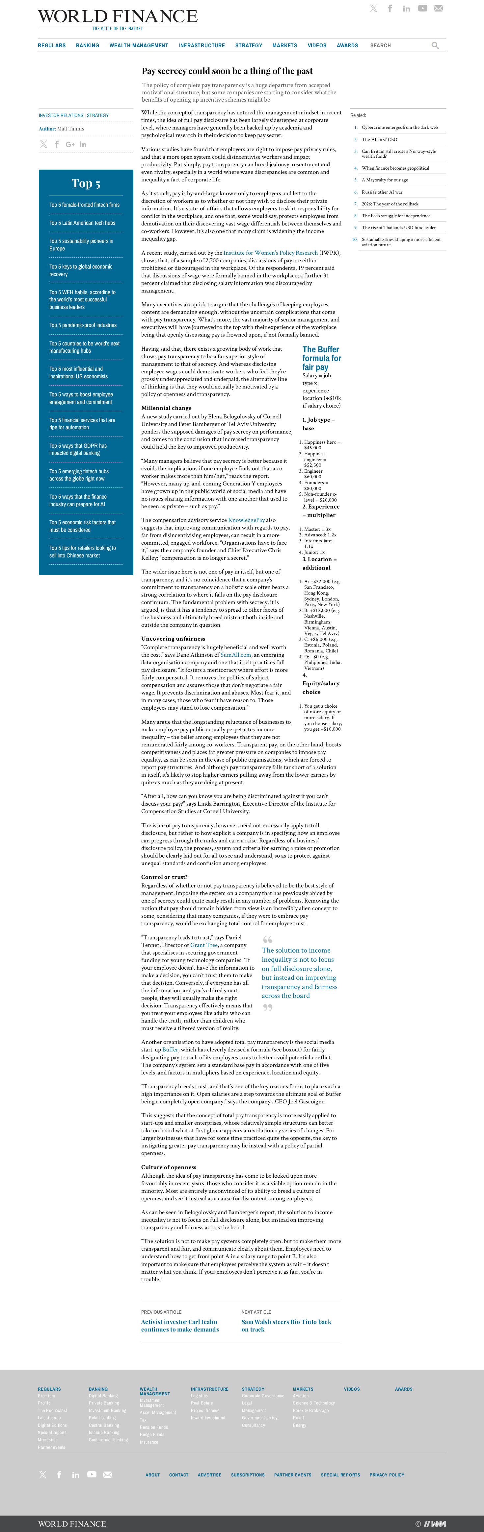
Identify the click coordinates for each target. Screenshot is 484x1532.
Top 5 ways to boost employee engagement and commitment (81, 398)
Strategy (248, 45)
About (153, 1474)
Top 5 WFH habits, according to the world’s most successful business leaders (82, 299)
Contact (179, 1474)
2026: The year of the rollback (390, 203)
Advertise (210, 1474)
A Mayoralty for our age (385, 180)
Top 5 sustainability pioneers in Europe (81, 244)
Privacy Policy (387, 1474)
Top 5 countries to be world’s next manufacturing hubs (84, 347)
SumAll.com (236, 654)
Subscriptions (248, 1474)
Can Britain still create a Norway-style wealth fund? (399, 153)
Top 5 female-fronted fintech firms (84, 204)
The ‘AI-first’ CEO (379, 139)
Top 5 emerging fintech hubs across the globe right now (79, 475)
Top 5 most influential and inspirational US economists (78, 372)
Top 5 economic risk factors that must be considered (82, 526)
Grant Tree (204, 945)
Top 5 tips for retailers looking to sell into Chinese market (82, 551)
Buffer (170, 1049)
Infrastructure (202, 45)
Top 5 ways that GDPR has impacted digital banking (78, 449)
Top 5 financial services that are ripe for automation (82, 424)
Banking (87, 45)
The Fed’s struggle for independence (396, 215)
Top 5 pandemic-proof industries (83, 325)
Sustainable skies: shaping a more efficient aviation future (401, 241)
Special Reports (341, 1474)
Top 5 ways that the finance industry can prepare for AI (78, 500)
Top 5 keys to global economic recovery (80, 270)
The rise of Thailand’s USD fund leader (399, 227)
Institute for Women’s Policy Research (271, 252)
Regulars (52, 45)
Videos (317, 45)
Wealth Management (139, 45)
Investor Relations (61, 115)
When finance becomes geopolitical (395, 168)
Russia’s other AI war (382, 192)
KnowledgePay (246, 520)
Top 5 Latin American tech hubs (82, 223)
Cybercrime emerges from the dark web (400, 127)
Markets (285, 45)
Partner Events (293, 1474)
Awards (347, 45)
